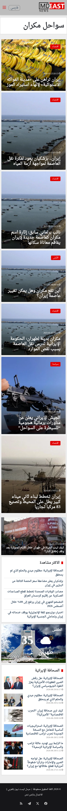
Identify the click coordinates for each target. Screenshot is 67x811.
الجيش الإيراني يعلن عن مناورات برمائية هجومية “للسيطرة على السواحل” (39, 423)
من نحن (28, 795)
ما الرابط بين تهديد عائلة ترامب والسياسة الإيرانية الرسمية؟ (45, 745)
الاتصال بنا (38, 795)
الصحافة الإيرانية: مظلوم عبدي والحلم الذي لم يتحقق (36, 572)
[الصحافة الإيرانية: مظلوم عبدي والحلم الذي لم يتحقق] (13, 700)
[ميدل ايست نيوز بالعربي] (51, 7)
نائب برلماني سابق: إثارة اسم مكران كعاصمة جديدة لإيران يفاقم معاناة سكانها (35, 237)
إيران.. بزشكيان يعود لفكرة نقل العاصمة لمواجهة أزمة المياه (33, 161)
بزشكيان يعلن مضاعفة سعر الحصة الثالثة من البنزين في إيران (37, 583)
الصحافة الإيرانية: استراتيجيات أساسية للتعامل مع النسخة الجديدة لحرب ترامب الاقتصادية (44, 729)
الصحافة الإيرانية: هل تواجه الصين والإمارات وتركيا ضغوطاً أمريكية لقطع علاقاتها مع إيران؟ (45, 762)
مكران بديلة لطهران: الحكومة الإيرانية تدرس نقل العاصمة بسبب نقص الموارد (35, 344)
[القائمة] (4, 9)
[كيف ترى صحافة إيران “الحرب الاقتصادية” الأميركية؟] (13, 715)
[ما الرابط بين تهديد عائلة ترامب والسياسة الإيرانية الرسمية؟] (13, 747)
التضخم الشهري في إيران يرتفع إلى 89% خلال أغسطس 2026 (37, 604)
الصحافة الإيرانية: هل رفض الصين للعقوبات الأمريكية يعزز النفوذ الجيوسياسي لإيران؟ (46, 682)
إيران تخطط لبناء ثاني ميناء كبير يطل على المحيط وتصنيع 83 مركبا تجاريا (34, 502)
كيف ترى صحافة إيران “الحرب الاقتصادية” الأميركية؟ (45, 712)
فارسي (14, 7)
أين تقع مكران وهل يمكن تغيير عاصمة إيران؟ (34, 293)
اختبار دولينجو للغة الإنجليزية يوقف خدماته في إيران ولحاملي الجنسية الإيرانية (35, 614)
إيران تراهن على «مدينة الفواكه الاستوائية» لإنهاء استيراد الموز (33, 82)
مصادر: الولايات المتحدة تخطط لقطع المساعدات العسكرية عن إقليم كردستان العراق (35, 593)
